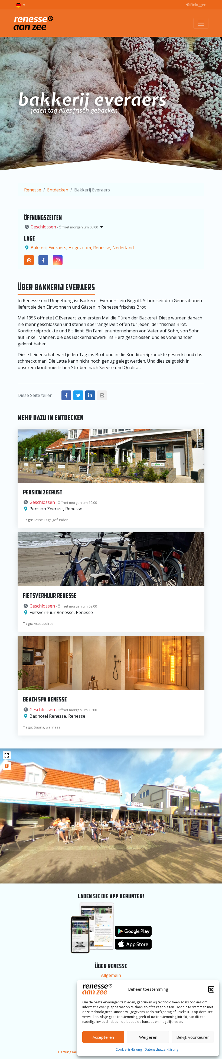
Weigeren (148, 1037)
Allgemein (111, 975)
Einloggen (198, 4)
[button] (211, 989)
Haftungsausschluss (75, 1052)
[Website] (29, 260)
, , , (82, 248)
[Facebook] (43, 260)
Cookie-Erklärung (129, 1049)
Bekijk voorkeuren (193, 1037)
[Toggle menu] (200, 23)
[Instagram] (58, 260)
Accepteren (103, 1037)
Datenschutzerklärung (161, 1049)
